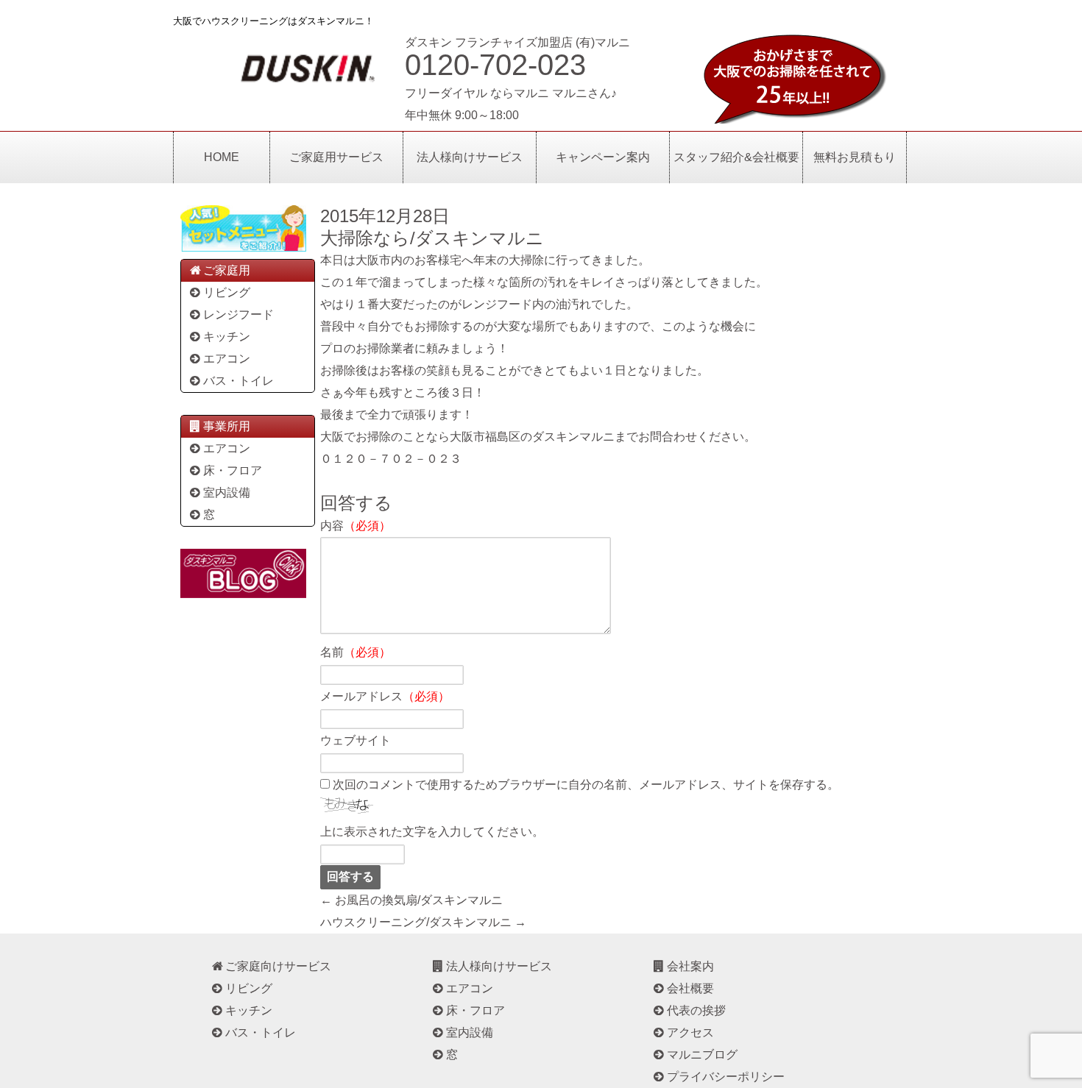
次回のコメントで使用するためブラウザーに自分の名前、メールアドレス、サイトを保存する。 (586, 784)
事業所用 (226, 426)
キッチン (226, 336)
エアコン (226, 358)
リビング (226, 292)
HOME (221, 157)
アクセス (690, 1032)
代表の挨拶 (696, 1010)
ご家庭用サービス (336, 157)
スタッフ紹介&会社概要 (736, 157)
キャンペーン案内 (603, 157)
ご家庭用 (226, 270)
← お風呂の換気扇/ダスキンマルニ (411, 900)
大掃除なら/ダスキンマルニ (432, 238)
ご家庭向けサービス (278, 966)
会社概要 (690, 988)
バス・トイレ (238, 380)
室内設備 (226, 492)
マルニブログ (702, 1054)
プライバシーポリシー (726, 1076)
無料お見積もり (854, 157)
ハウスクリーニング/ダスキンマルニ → (423, 922)
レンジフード (238, 314)
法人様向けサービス (470, 157)
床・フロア (232, 470)
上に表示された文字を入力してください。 (432, 831)
